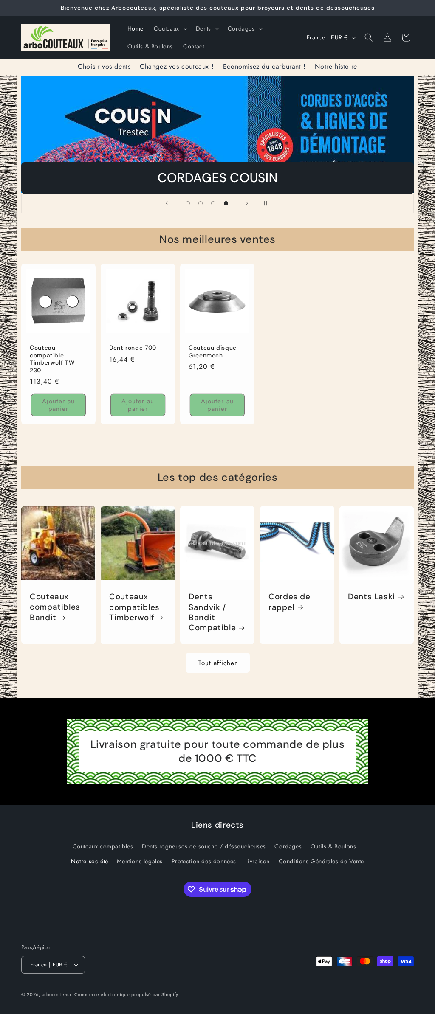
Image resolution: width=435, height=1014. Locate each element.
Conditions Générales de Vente (321, 861)
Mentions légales (140, 861)
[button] (170, 28)
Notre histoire (336, 66)
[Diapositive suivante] (246, 203)
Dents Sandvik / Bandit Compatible (212, 612)
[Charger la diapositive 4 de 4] (226, 203)
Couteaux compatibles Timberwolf (134, 607)
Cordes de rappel (289, 602)
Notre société (89, 861)
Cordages (288, 846)
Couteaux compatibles (103, 846)
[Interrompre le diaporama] (268, 203)
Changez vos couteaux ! (177, 66)
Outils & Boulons (333, 846)
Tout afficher (217, 663)
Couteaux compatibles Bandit (55, 607)
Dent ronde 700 (132, 347)
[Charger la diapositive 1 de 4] (187, 203)
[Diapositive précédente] (167, 203)
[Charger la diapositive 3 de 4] (213, 203)
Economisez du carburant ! (264, 66)
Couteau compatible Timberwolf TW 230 (52, 359)
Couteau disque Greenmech (213, 351)
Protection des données (204, 861)
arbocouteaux (57, 994)
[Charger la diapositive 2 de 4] (200, 203)
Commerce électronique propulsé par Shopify (126, 994)
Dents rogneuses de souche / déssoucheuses (204, 846)
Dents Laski (371, 597)
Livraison (257, 861)
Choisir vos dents (104, 66)
